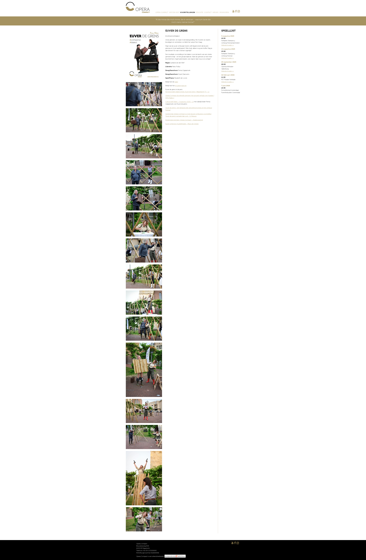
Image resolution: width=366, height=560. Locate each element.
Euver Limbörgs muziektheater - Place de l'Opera (181, 124)
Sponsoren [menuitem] (224, 12)
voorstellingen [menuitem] (187, 12)
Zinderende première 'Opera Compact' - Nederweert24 (184, 120)
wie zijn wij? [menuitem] (174, 12)
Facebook (236, 11)
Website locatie (226, 45)
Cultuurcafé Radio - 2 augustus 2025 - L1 (179, 102)
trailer (176, 82)
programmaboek (180, 86)
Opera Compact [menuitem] (161, 12)
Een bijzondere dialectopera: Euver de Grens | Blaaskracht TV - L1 (187, 92)
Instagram (238, 11)
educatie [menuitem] (199, 12)
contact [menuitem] (208, 12)
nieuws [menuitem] (215, 12)
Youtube (233, 11)
